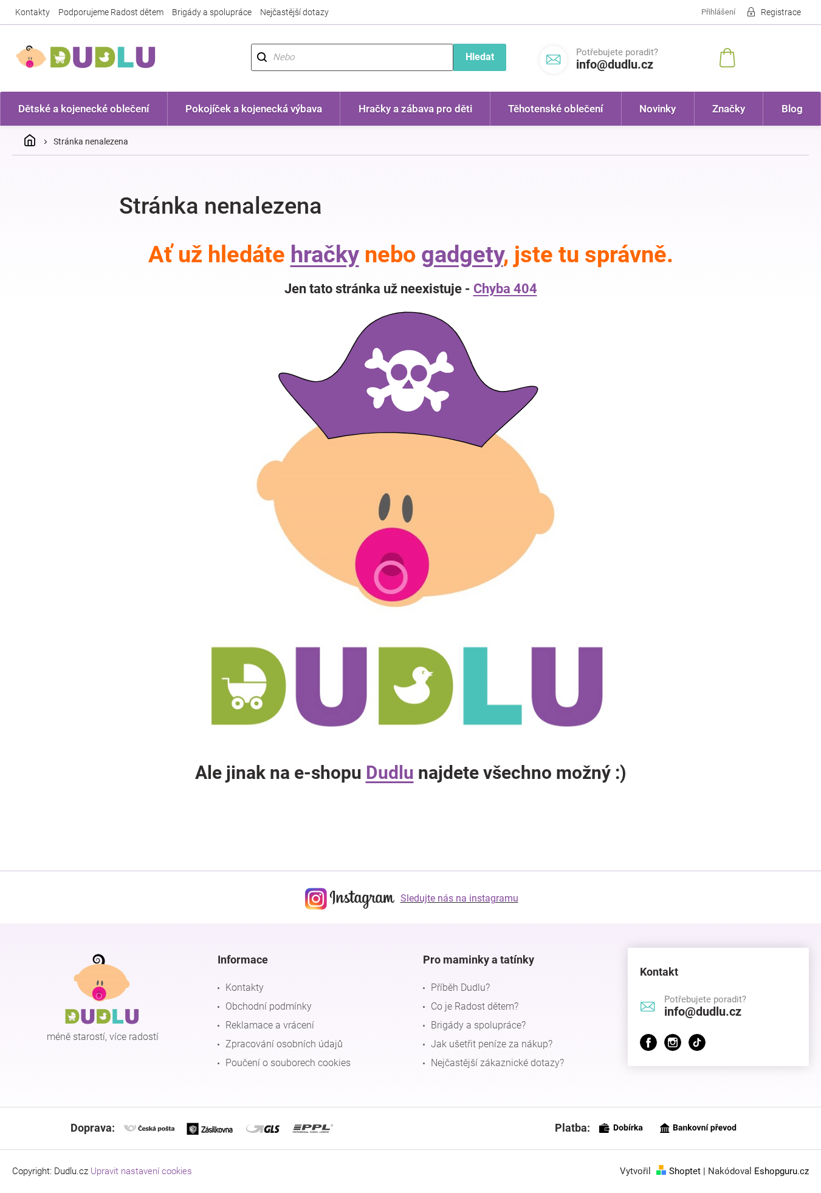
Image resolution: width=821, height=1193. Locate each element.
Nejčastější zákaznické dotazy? (497, 1063)
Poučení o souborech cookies (288, 1063)
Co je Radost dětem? (474, 1006)
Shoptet (685, 1171)
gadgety (462, 254)
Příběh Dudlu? (460, 987)
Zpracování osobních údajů (284, 1044)
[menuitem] (84, 109)
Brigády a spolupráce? (478, 1025)
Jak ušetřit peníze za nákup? (491, 1044)
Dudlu (390, 772)
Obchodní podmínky (268, 1006)
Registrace (781, 12)
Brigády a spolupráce (212, 12)
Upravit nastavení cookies (141, 1171)
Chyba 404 (505, 288)
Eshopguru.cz (781, 1171)
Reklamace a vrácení (269, 1025)
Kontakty (32, 12)
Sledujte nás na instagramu (459, 898)
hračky (324, 254)
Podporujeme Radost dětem (110, 12)
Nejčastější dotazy (294, 12)
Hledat (479, 57)
